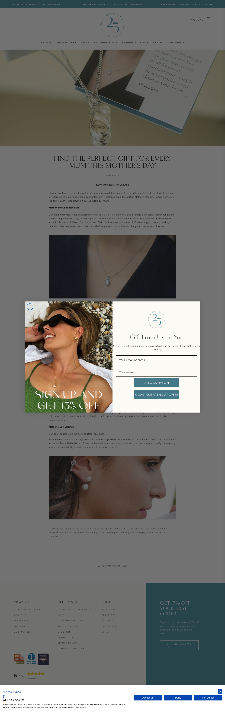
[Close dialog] (30, 307)
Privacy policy (12, 692)
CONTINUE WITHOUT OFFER (156, 395)
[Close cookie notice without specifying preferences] (220, 691)
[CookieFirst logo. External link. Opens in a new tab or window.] (4, 696)
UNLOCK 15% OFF (156, 383)
